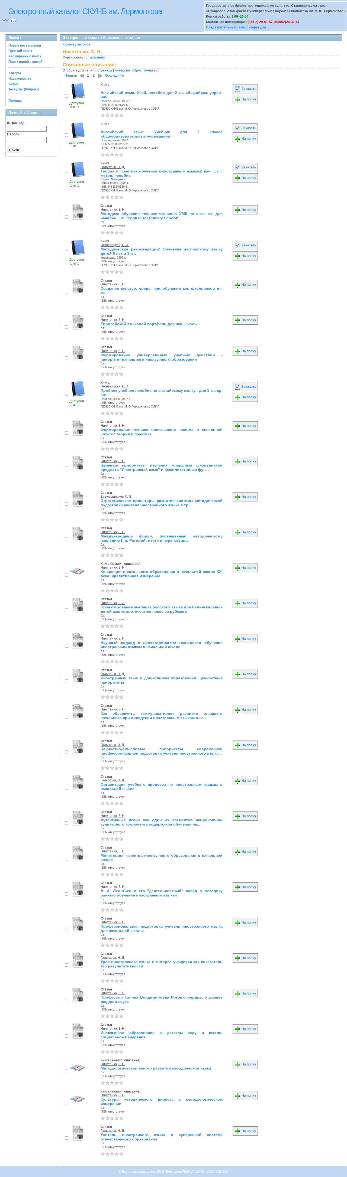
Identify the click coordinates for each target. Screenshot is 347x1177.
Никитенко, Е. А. (113, 603)
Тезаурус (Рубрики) (23, 89)
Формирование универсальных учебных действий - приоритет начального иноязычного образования (162, 357)
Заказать (248, 89)
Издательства (19, 78)
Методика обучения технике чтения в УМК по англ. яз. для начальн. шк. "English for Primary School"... (162, 215)
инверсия (122, 70)
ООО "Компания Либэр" (175, 1171)
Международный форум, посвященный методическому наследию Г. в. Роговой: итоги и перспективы (162, 538)
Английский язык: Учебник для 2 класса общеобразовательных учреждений (162, 134)
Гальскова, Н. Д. (113, 167)
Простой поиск (20, 51)
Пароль (13, 134)
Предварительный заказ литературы (236, 27)
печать (149, 70)
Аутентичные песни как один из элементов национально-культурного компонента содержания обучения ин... (162, 822)
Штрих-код (15, 123)
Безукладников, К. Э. (116, 496)
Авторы (14, 73)
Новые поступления (24, 45)
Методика (118, 179)
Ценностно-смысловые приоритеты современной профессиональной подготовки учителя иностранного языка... (162, 751)
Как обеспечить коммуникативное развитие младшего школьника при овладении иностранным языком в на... (162, 715)
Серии (13, 84)
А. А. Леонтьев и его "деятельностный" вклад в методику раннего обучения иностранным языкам (162, 893)
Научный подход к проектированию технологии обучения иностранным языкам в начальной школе (162, 644)
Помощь (15, 101)
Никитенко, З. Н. (113, 209)
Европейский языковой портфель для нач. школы (149, 324)
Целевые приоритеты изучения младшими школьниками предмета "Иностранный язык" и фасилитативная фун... (162, 467)
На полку (248, 99)
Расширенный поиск (24, 56)
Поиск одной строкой (25, 62)
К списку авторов (76, 44)
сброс (137, 70)
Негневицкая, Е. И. (115, 245)
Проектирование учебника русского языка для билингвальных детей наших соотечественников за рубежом (162, 609)
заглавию (97, 57)
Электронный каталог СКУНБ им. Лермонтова (85, 11)
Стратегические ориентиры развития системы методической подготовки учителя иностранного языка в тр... (162, 502)
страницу (104, 70)
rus (13, 20)
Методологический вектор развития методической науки (156, 1068)
